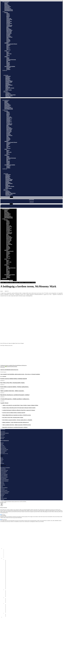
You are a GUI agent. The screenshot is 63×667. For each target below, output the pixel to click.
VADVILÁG (2, 488)
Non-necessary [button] (3, 518)
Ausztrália (8, 67)
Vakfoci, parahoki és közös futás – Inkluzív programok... (12, 390)
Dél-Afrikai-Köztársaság (11, 59)
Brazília (7, 45)
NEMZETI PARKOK (3, 487)
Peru (7, 48)
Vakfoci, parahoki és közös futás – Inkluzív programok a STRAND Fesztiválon (16, 424)
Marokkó (8, 62)
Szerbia (7, 39)
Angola (7, 58)
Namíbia (8, 63)
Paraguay (8, 47)
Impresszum (2, 437)
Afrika (1, 460)
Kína (7, 54)
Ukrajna (7, 140)
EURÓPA (6, 12)
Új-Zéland (8, 69)
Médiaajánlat (2, 434)
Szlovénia (8, 139)
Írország (8, 24)
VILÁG (4, 11)
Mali (7, 61)
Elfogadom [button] (28, 501)
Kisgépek (7, 83)
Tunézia (7, 65)
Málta (7, 27)
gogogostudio (8, 93)
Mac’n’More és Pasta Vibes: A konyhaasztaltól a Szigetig (12, 382)
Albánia (7, 13)
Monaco (7, 28)
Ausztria (8, 15)
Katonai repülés (8, 89)
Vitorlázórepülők (8, 82)
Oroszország (8, 33)
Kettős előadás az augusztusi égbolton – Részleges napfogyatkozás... (14, 386)
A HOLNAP (5, 90)
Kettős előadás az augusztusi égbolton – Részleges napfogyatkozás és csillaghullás (17, 419)
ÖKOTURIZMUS (3, 478)
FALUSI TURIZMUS (4, 474)
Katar (7, 52)
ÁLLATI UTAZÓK (3, 498)
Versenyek (7, 77)
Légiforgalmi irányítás (9, 186)
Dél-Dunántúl (7, 7)
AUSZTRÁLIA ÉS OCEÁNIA (9, 66)
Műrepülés (7, 79)
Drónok (6, 187)
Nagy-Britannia (9, 30)
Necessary (3, 514)
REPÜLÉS (2, 495)
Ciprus (7, 17)
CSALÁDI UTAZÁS (3, 490)
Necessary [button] (2, 513)
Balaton (5, 3)
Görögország (9, 21)
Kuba (7, 46)
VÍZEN (1, 486)
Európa (1, 457)
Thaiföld (8, 55)
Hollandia (8, 22)
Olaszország (8, 32)
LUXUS (1, 496)
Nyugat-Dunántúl (7, 8)
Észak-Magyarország (8, 9)
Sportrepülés (8, 80)
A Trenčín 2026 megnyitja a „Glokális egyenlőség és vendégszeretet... (15, 398)
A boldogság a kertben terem (5, 365)
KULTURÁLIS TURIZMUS (5, 467)
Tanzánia (8, 64)
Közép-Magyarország (8, 10)
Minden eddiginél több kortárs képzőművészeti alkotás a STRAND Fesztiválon (16, 415)
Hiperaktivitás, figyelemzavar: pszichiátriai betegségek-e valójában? (15, 394)
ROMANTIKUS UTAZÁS (4, 491)
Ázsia (1, 461)
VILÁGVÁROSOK (3, 471)
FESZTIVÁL (2, 494)
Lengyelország (9, 25)
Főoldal (1, 281)
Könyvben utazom (9, 95)
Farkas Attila (7, 96)
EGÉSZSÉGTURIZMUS (4, 479)
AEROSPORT (5, 75)
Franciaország (9, 19)
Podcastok (7, 92)
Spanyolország (9, 37)
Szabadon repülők (9, 81)
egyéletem (16, 365)
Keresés (11, 280)
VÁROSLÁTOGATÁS (4, 470)
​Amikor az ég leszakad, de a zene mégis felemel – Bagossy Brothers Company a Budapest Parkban (20, 405)
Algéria (7, 57)
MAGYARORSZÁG (6, 1)
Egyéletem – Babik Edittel (10, 94)
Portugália (8, 34)
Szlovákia (8, 40)
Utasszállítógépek (8, 85)
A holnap (4, 281)
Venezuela (8, 49)
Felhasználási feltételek (4, 433)
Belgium (8, 16)
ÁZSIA (5, 50)
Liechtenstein (9, 26)
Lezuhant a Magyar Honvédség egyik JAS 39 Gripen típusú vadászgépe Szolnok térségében (18, 407)
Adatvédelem (2, 431)
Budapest (6, 2)
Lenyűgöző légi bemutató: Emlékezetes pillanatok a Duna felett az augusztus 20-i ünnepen (18, 410)
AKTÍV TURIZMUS (3, 475)
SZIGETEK (2, 483)
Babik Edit (12, 365)
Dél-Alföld (6, 4)
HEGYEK (2, 482)
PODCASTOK (5, 91)
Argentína (8, 44)
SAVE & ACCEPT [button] (3, 522)
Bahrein (7, 51)
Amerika (1, 459)
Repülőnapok (8, 76)
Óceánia (8, 68)
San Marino (8, 36)
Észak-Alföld (6, 5)
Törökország (8, 53)
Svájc (7, 38)
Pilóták (6, 86)
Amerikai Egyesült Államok (11, 142)
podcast (25, 365)
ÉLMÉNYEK (5, 70)
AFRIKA (6, 56)
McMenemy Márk (21, 365)
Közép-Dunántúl (7, 6)
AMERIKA (6, 141)
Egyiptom (8, 60)
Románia (8, 35)
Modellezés (7, 185)
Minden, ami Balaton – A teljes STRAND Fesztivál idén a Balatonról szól (15, 422)
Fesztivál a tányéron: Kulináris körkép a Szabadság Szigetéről (13, 378)
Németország (9, 31)
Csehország (8, 18)
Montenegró (8, 29)
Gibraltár (8, 20)
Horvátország (9, 23)
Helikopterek (7, 84)
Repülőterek (7, 78)
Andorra (8, 14)
